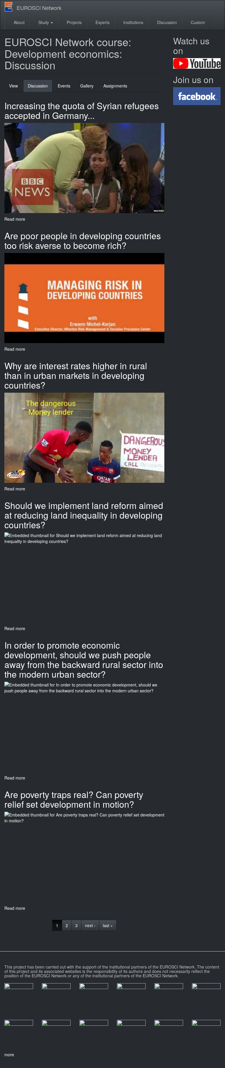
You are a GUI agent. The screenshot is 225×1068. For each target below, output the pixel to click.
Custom (197, 22)
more (9, 1054)
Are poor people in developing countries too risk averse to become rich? (82, 240)
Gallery (86, 86)
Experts (102, 22)
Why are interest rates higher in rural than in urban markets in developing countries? (75, 375)
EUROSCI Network (39, 7)
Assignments (115, 86)
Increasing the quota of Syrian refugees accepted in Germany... (81, 110)
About (19, 22)
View (13, 86)
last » (108, 925)
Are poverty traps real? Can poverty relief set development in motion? (73, 799)
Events (64, 86)
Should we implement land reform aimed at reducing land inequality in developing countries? (83, 515)
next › (90, 925)
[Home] (11, 6)
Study (43, 22)
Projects (74, 22)
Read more (14, 219)
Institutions (132, 22)
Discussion (166, 22)
